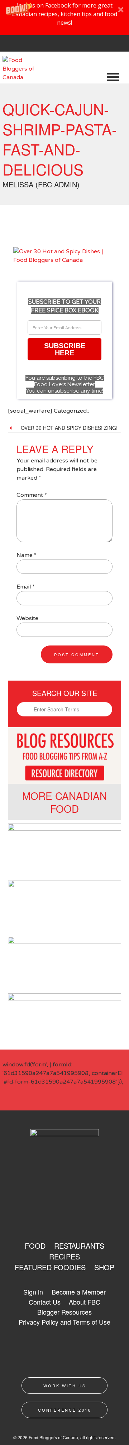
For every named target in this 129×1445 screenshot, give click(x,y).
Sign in (33, 1291)
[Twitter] (34, 45)
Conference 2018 (64, 1410)
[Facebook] (19, 45)
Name (26, 555)
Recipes (64, 1256)
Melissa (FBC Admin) (41, 184)
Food (35, 1245)
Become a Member (79, 1291)
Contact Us (44, 1301)
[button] (64, 17)
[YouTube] (82, 45)
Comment (31, 495)
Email (25, 586)
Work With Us (64, 1385)
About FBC (84, 1301)
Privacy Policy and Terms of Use (64, 1321)
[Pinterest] (66, 45)
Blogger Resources (64, 1311)
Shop (104, 1267)
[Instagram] (50, 45)
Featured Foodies (50, 1267)
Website (27, 618)
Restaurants (79, 1245)
